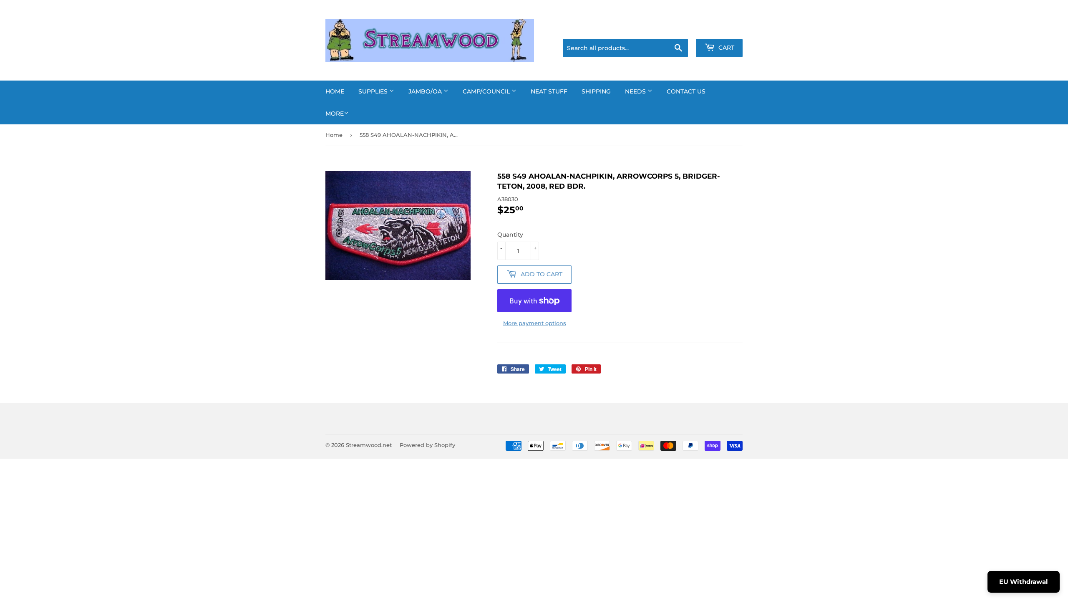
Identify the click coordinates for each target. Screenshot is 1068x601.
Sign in (676, 28)
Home (334, 91)
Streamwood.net (369, 445)
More (334, 113)
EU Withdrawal (1023, 582)
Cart (725, 47)
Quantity (510, 234)
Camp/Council (487, 91)
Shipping (596, 91)
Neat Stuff (549, 91)
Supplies (373, 91)
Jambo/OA (425, 91)
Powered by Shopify (427, 445)
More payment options (534, 323)
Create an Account (720, 28)
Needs (636, 91)
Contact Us (686, 91)
